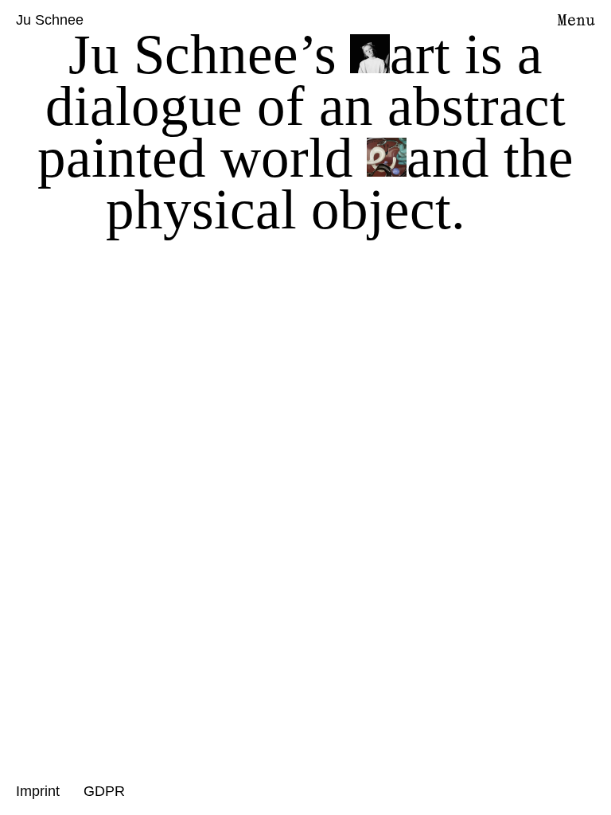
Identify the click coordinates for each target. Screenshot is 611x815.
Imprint (38, 791)
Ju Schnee (50, 20)
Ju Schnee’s (202, 54)
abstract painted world (301, 132)
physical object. (285, 209)
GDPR (104, 791)
